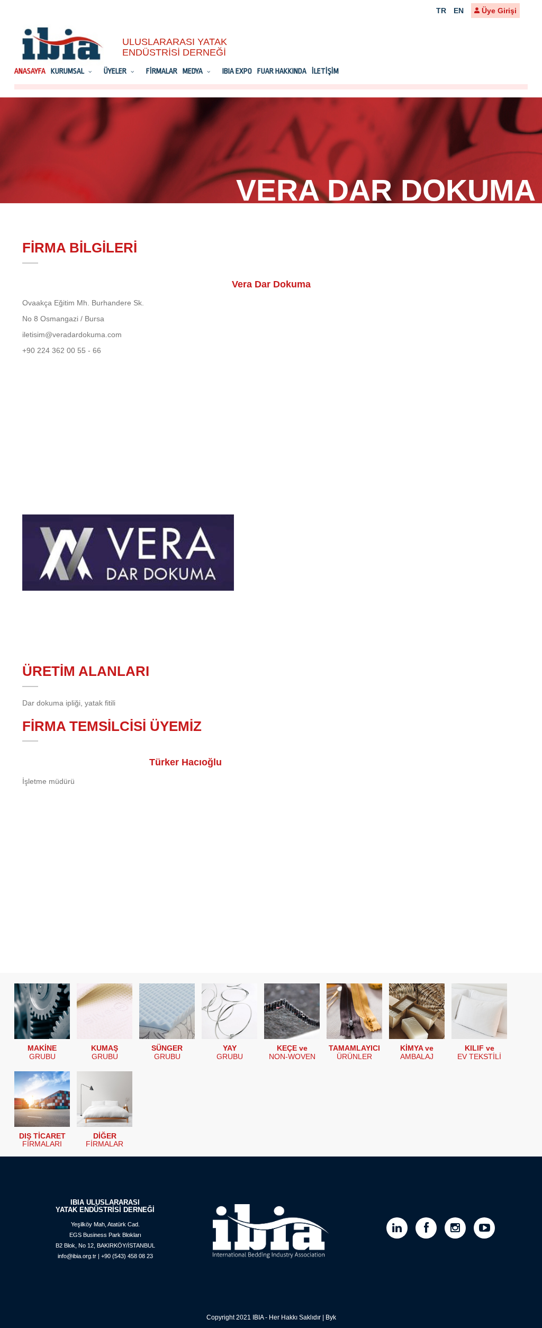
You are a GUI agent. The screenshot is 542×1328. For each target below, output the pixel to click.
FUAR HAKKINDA (281, 71)
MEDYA (193, 71)
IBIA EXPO (237, 71)
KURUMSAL (68, 71)
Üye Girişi (498, 10)
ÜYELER (116, 71)
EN (459, 10)
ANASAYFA (30, 71)
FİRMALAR (161, 71)
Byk (331, 1317)
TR (441, 10)
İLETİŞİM (325, 71)
